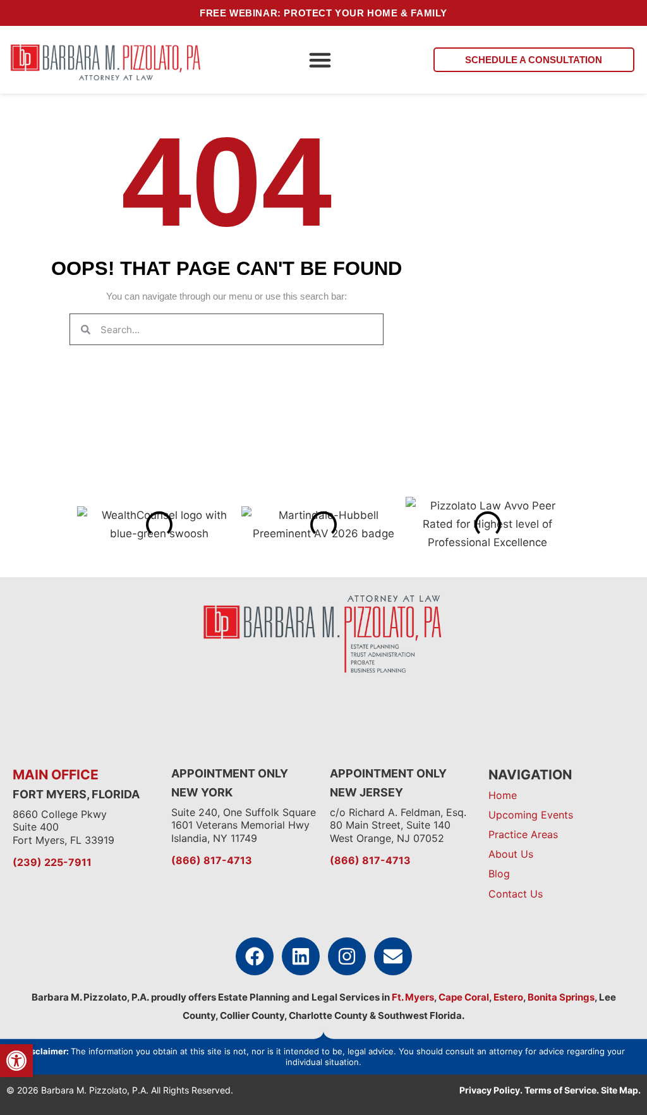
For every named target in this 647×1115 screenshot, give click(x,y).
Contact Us (515, 893)
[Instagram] (347, 956)
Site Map (619, 1090)
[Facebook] (255, 956)
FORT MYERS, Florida (76, 794)
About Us (510, 854)
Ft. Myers (412, 997)
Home (502, 795)
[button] (320, 60)
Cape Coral (463, 997)
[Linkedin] (301, 956)
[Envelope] (393, 956)
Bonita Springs (560, 997)
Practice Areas (523, 834)
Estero (508, 997)
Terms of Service (560, 1090)
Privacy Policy (489, 1090)
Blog (499, 873)
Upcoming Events (530, 814)
